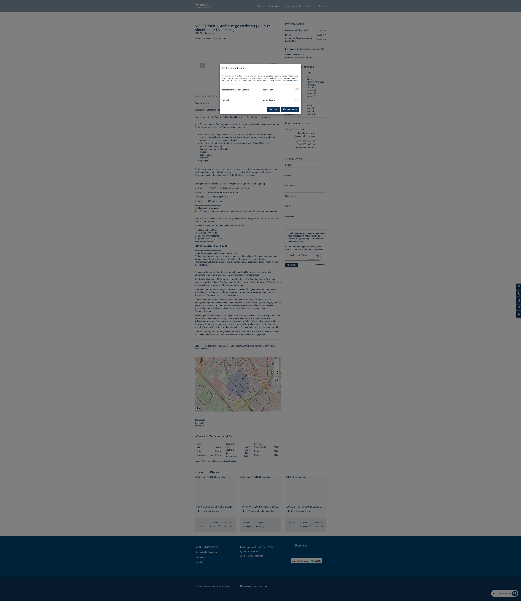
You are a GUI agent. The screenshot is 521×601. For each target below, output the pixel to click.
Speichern (273, 109)
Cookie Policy (293, 81)
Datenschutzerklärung (271, 81)
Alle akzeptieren (290, 109)
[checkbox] (297, 89)
